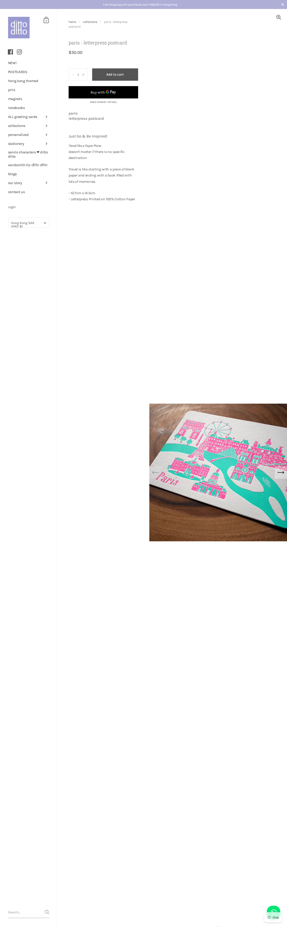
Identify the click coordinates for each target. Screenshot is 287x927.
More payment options (103, 102)
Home (72, 22)
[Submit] (47, 912)
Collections (90, 22)
